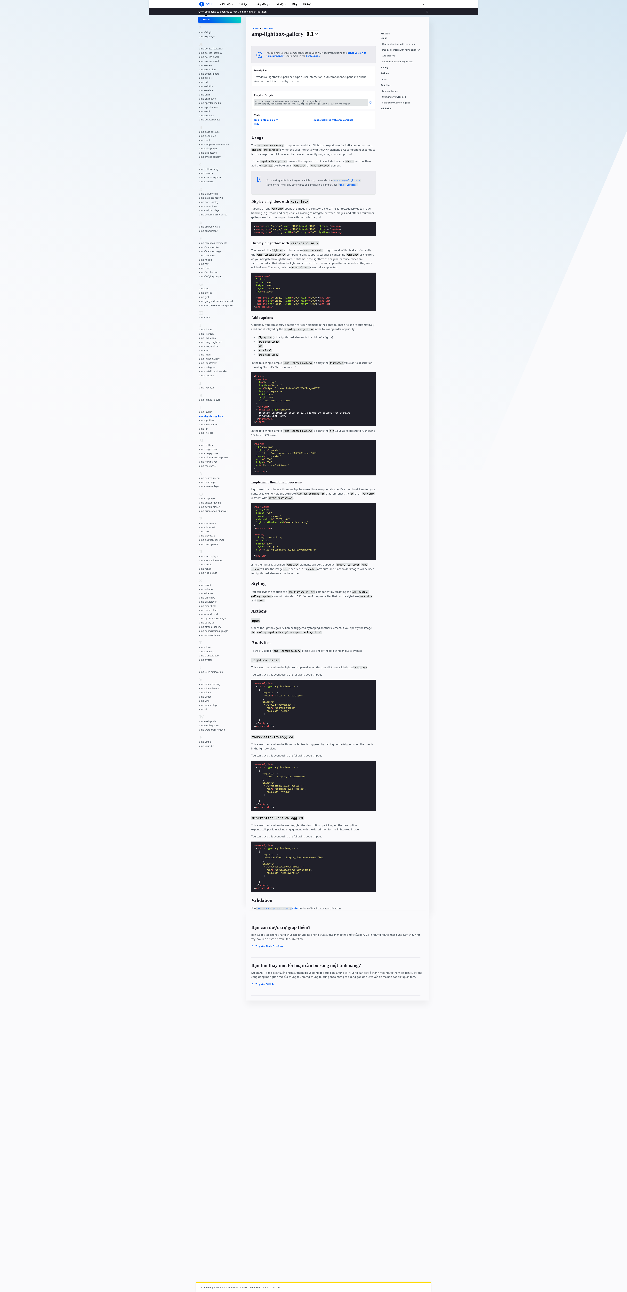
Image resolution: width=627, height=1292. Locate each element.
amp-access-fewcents (211, 48)
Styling (384, 67)
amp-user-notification (211, 672)
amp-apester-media (210, 102)
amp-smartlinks (207, 605)
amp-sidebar (206, 593)
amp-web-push (207, 721)
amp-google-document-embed (216, 301)
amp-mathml (206, 445)
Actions (385, 73)
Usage (384, 38)
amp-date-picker (208, 206)
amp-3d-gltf (205, 32)
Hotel (257, 124)
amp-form (204, 268)
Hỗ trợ (307, 4)
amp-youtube (206, 746)
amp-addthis (206, 86)
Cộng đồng (262, 4)
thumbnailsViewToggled (394, 96)
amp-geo (204, 288)
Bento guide (313, 55)
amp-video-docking (209, 684)
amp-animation (207, 98)
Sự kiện (280, 4)
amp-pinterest (207, 527)
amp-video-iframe (209, 688)
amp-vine (204, 700)
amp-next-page (207, 482)
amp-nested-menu (209, 478)
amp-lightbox (206, 420)
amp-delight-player (209, 210)
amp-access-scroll (209, 61)
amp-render (205, 568)
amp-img (204, 350)
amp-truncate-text (209, 655)
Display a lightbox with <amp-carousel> (401, 49)
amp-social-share (208, 610)
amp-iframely (206, 333)
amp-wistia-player (209, 725)
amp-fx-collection (208, 272)
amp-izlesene (206, 375)
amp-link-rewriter (208, 424)
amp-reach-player (209, 556)
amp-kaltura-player (209, 399)
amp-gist (204, 297)
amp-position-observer (211, 539)
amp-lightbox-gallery (211, 416)
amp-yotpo (205, 741)
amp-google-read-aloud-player (216, 305)
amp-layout (205, 411)
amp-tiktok (205, 647)
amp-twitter (205, 659)
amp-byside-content (210, 156)
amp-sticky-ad (207, 622)
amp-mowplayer (208, 461)
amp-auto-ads (207, 115)
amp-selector (206, 589)
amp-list (203, 428)
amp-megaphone (208, 453)
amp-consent (206, 181)
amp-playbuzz (207, 535)
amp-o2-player (207, 498)
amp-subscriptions (209, 635)
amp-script (205, 585)
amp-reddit (205, 564)
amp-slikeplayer (208, 601)
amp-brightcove (208, 152)
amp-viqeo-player (208, 705)
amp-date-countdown (211, 197)
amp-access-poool (209, 57)
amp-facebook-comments (213, 242)
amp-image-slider (209, 346)
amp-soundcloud (208, 614)
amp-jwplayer (206, 387)
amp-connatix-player (210, 177)
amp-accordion (207, 69)
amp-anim (204, 94)
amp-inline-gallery (209, 358)
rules (278, 908)
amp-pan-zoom (207, 523)
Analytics (385, 85)
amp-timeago (206, 651)
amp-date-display (208, 202)
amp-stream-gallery (210, 626)
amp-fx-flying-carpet (210, 276)
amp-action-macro (209, 73)
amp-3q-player (207, 36)
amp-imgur (205, 354)
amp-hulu (204, 317)
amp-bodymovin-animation (214, 144)
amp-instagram (207, 367)
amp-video (205, 692)
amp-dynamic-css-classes (213, 214)
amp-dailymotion (208, 193)
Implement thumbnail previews (397, 61)
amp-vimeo (205, 696)
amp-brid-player (208, 148)
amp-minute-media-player (213, 457)
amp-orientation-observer (213, 510)
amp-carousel (206, 173)
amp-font (204, 263)
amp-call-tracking (208, 169)
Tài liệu (243, 4)
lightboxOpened (390, 91)
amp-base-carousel (209, 131)
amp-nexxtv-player (209, 486)
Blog (294, 4)
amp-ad (203, 82)
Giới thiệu (225, 4)
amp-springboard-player (212, 618)
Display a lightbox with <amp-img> (399, 44)
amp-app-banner (208, 107)
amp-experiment (208, 230)
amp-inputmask (208, 362)
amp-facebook (207, 255)
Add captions (388, 55)
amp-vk (203, 709)
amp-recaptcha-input (211, 560)
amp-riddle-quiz (208, 573)
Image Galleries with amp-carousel (333, 119)
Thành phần (267, 28)
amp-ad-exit (205, 77)
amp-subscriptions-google (213, 630)
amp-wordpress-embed (212, 729)
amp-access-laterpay (210, 52)
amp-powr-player (208, 544)
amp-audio (205, 111)
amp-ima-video (207, 337)
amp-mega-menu (208, 449)
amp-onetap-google (210, 502)
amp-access (205, 65)
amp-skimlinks (207, 597)
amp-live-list (206, 432)
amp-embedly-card (209, 226)
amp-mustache (207, 465)
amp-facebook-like (209, 247)
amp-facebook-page (210, 251)
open (384, 79)
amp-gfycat (205, 292)
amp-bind (204, 140)
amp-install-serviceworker (213, 371)
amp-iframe (205, 329)
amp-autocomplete (209, 119)
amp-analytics (207, 90)
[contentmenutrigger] (403, 34)
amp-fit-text (205, 259)
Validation (386, 108)
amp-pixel (204, 531)
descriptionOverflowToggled (396, 102)
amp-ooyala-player (209, 506)
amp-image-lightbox (210, 342)
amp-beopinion (207, 135)
